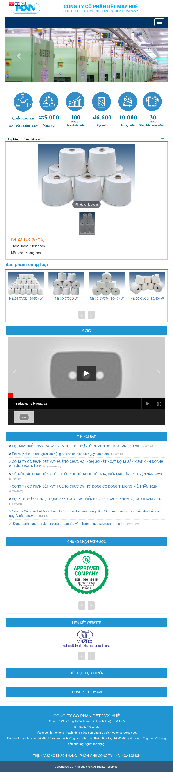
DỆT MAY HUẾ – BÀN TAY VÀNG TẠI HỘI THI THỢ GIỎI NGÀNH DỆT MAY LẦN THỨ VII (75, 445)
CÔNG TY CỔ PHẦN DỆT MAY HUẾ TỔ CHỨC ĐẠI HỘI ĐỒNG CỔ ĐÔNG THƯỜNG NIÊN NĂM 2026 (84, 486)
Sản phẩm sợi (33, 139)
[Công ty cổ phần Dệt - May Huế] (86, 8)
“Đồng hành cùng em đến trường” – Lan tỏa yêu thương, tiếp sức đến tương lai (68, 523)
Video (86, 330)
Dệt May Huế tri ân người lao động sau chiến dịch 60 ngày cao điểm (60, 453)
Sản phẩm (12, 139)
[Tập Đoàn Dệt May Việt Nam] (86, 639)
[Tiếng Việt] (12, 3)
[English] (18, 3)
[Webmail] (23, 3)
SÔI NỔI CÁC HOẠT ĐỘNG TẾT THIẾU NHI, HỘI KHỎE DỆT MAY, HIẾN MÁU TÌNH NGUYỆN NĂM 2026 (87, 474)
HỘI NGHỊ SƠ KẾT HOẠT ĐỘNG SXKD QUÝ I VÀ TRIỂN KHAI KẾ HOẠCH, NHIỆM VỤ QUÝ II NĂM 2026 (86, 498)
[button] (17, 55)
